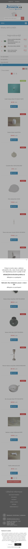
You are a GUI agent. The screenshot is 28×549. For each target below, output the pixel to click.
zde (19, 547)
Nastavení (10, 544)
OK (18, 544)
